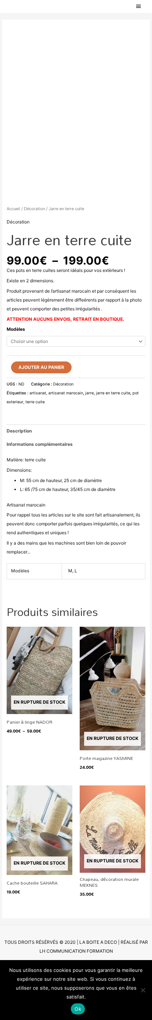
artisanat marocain (65, 393)
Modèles (16, 329)
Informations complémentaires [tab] (40, 444)
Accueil (13, 208)
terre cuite (35, 402)
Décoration (34, 208)
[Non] (142, 990)
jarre (89, 393)
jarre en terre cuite (113, 393)
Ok (78, 1009)
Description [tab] (19, 431)
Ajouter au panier (41, 367)
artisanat (38, 393)
